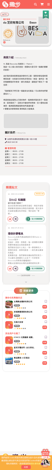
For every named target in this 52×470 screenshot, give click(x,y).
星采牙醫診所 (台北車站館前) (24, 347)
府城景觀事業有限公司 (23, 312)
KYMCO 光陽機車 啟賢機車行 (24, 337)
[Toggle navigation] (49, 4)
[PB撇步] (11, 4)
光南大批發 (18, 322)
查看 (44, 307)
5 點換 (44, 457)
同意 (26, 467)
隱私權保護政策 (37, 463)
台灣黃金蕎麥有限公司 (23, 301)
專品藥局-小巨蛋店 (22, 358)
